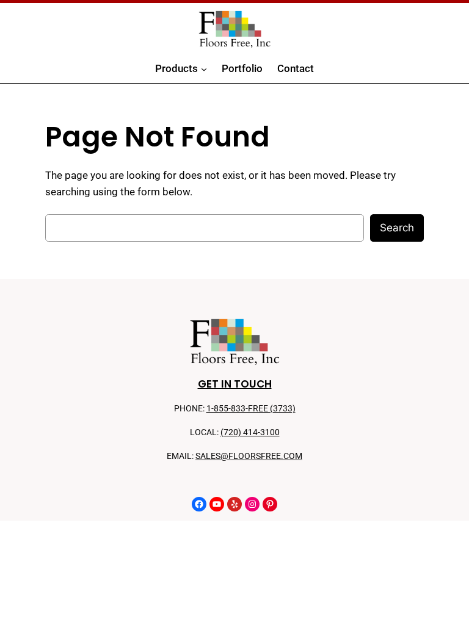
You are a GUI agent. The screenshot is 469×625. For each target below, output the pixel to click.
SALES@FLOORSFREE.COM (248, 456)
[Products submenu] (204, 69)
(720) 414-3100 (250, 432)
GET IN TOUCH (235, 384)
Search (397, 228)
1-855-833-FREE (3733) (251, 408)
